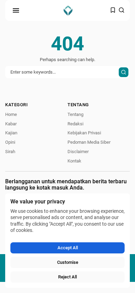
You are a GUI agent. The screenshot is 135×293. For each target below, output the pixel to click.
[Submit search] (123, 72)
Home (11, 114)
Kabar (11, 123)
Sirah (10, 151)
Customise (67, 262)
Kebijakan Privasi (84, 132)
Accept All (67, 247)
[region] (67, 240)
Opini (10, 142)
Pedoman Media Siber (89, 142)
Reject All (67, 276)
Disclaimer (78, 151)
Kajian (11, 132)
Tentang (75, 114)
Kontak (74, 161)
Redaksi (75, 123)
